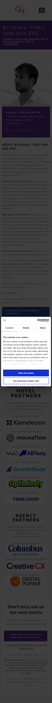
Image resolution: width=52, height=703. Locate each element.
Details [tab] (26, 328)
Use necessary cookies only (26, 381)
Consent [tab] (9, 328)
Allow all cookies (26, 373)
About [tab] (43, 328)
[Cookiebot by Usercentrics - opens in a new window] (37, 320)
